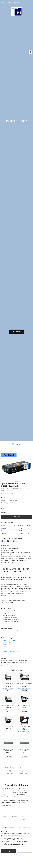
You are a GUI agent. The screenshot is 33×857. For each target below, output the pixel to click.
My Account (23, 767)
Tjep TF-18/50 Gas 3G (9, 640)
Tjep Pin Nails (15, 490)
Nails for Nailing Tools (19, 488)
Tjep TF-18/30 (7, 642)
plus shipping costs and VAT (9, 500)
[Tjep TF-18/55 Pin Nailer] (8, 720)
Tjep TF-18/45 (7, 644)
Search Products (10, 767)
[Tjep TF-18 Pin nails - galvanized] (24, 743)
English (9, 488)
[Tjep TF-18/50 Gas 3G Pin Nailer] (24, 720)
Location (9, 2)
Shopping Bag (23, 773)
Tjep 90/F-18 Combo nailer (11, 651)
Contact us (17, 2)
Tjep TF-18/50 (7, 647)
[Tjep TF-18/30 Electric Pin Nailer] (8, 677)
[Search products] (30, 52)
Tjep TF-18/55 (7, 649)
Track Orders (10, 773)
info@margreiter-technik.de (9, 664)
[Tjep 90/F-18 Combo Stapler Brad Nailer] (24, 677)
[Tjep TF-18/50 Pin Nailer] (8, 699)
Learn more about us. (6, 847)
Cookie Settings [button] (16, 855)
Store (2, 488)
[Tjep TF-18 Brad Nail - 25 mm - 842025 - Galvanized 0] (16, 464)
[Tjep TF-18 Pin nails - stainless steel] (8, 743)
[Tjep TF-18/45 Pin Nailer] (24, 699)
